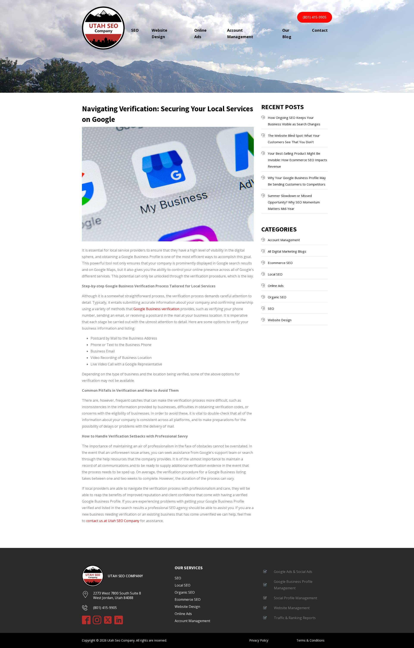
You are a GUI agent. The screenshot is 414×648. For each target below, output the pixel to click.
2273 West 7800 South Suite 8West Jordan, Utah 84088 (117, 595)
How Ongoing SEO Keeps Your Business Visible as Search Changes (294, 120)
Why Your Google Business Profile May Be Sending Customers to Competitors (297, 181)
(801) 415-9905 (314, 17)
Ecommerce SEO (280, 263)
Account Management (240, 33)
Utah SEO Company (125, 576)
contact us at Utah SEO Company (112, 520)
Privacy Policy (258, 640)
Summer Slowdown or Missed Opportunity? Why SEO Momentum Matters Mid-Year (294, 202)
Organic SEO (277, 297)
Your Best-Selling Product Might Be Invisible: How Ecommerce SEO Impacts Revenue (297, 159)
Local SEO (275, 274)
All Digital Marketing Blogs (287, 251)
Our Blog (286, 33)
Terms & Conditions (310, 640)
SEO (135, 30)
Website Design (159, 33)
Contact (320, 30)
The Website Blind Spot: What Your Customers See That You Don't (294, 138)
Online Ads (200, 33)
